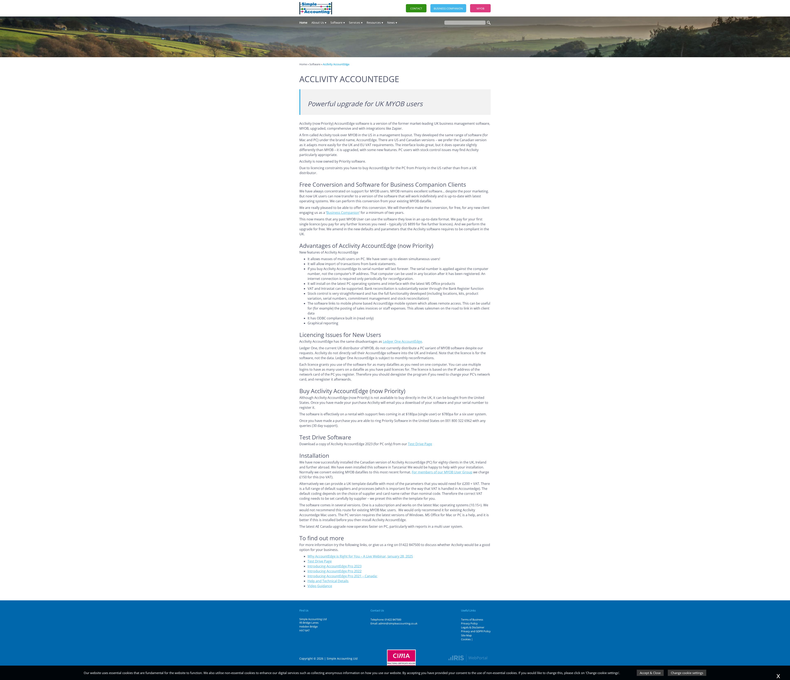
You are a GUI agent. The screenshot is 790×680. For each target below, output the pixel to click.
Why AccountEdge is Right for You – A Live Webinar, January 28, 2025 (360, 556)
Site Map (466, 635)
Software (336, 22)
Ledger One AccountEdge (402, 341)
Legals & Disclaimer (472, 627)
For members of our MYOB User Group (442, 472)
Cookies (466, 639)
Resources (374, 22)
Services (354, 22)
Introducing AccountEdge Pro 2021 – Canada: (342, 576)
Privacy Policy (469, 623)
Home (303, 22)
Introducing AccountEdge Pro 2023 (334, 566)
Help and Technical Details (328, 581)
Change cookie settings (687, 673)
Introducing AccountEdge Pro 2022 (334, 571)
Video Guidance (320, 586)
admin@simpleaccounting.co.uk (397, 623)
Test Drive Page (420, 444)
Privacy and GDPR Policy (476, 631)
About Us (317, 22)
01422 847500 (393, 619)
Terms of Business (472, 619)
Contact (416, 8)
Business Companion (448, 8)
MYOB (480, 8)
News (391, 22)
